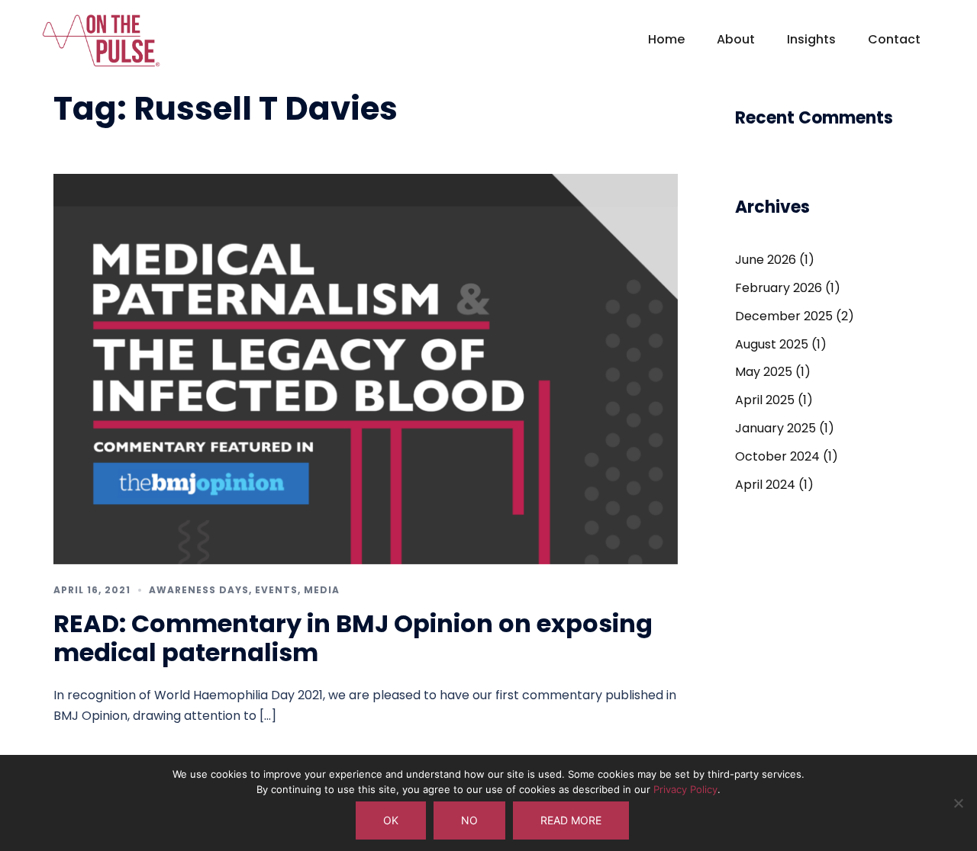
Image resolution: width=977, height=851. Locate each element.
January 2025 (775, 428)
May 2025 (763, 372)
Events (276, 589)
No (469, 820)
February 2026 (778, 288)
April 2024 (765, 484)
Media (322, 589)
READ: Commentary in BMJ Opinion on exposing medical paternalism (353, 638)
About (736, 39)
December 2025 (784, 316)
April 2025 (765, 400)
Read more (570, 820)
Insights (811, 39)
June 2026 (765, 259)
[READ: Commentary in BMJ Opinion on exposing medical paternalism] (365, 368)
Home (666, 39)
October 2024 (777, 456)
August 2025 (771, 344)
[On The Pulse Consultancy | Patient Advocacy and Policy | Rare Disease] (101, 47)
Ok (390, 820)
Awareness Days (199, 589)
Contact (894, 39)
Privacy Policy (685, 789)
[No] (958, 803)
